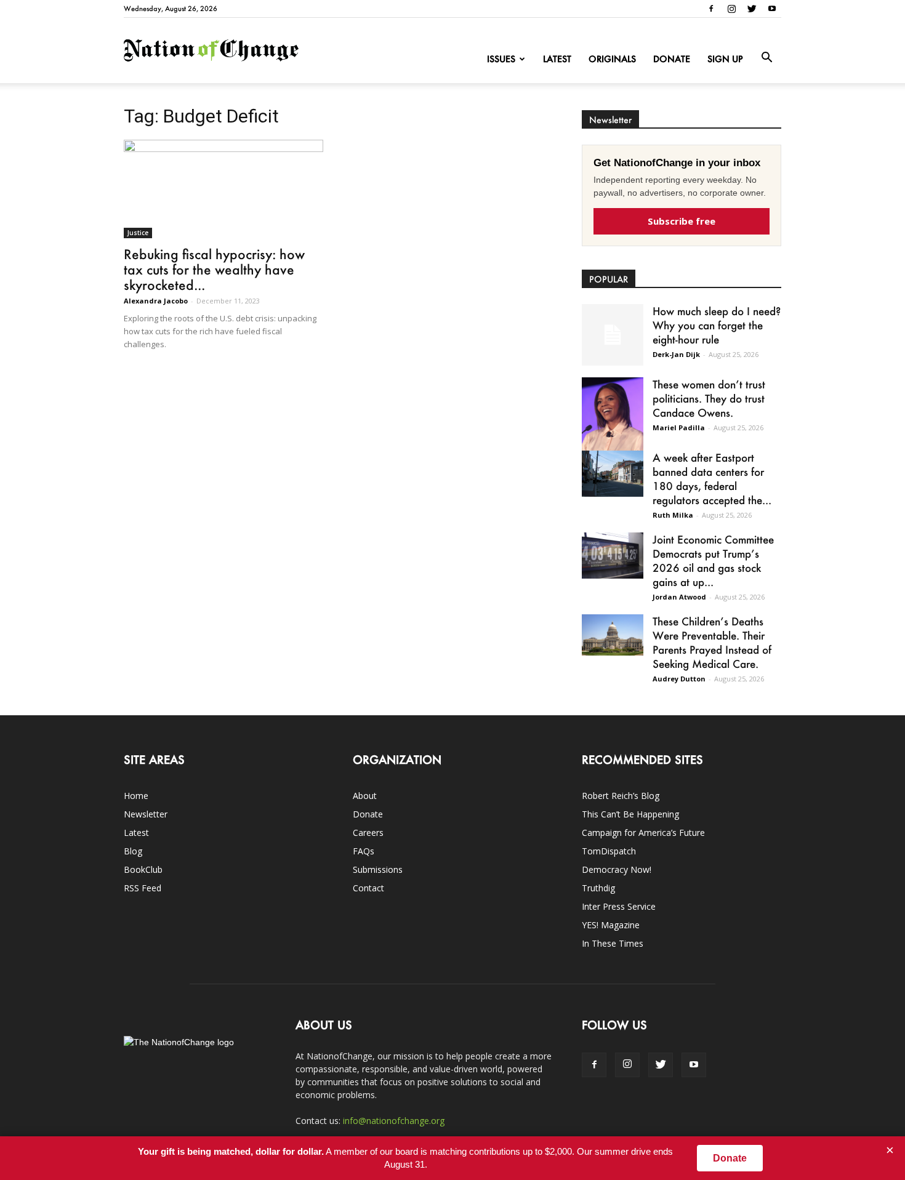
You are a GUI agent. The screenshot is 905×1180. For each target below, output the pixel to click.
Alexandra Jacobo (156, 300)
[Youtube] (772, 8)
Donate (671, 59)
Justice (137, 232)
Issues (501, 59)
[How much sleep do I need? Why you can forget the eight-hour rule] (612, 335)
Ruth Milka (673, 515)
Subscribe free (681, 221)
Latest (557, 59)
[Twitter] (751, 8)
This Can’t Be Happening (630, 814)
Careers (368, 832)
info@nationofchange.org (393, 1120)
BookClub (143, 869)
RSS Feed (142, 888)
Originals (612, 59)
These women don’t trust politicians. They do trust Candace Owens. (709, 398)
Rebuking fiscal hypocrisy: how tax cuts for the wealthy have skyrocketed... (214, 269)
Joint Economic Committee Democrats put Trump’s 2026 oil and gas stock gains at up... (713, 560)
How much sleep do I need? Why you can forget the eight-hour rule (717, 325)
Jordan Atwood (679, 596)
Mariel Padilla (679, 427)
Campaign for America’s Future (643, 832)
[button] (766, 58)
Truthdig (598, 888)
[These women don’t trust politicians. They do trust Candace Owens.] (612, 422)
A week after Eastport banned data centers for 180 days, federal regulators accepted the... (712, 479)
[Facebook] (711, 8)
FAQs (363, 851)
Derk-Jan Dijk (676, 354)
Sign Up (725, 59)
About (365, 795)
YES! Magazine (611, 925)
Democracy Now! (616, 869)
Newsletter (145, 814)
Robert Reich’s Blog (620, 795)
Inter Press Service (619, 906)
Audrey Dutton (679, 678)
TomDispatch (609, 851)
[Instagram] (731, 8)
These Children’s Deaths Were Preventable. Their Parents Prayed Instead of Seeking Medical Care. (712, 642)
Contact (368, 888)
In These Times (612, 943)
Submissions (378, 869)
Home (136, 795)
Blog (133, 851)
